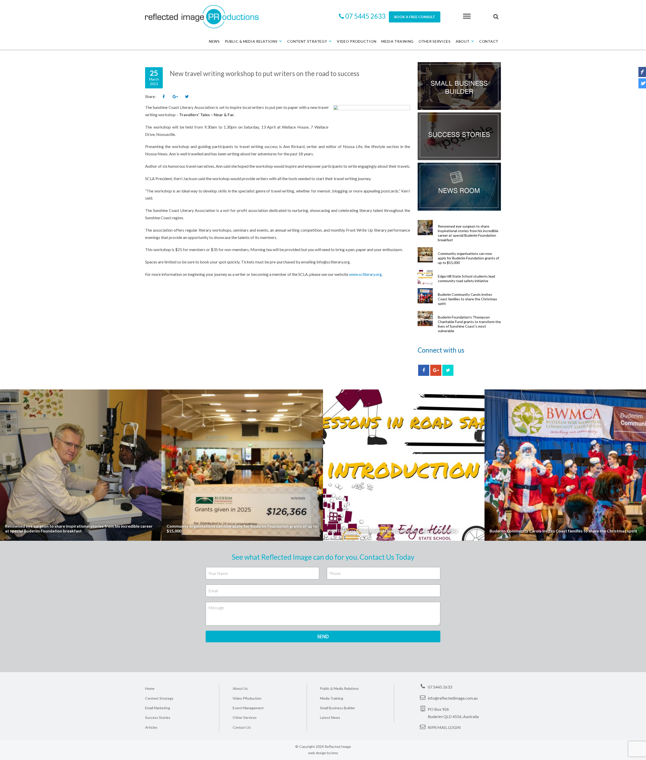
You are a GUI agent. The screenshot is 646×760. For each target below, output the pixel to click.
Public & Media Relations (251, 41)
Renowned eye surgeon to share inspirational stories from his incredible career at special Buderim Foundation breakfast (468, 233)
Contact (488, 41)
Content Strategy (307, 41)
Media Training (397, 41)
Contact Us (242, 727)
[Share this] (163, 96)
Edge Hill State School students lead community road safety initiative (466, 278)
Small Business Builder (337, 708)
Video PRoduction (247, 698)
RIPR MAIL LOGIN (444, 727)
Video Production (356, 41)
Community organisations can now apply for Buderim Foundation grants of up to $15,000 (468, 258)
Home (149, 688)
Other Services (435, 41)
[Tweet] (186, 96)
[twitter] (447, 370)
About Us (240, 688)
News (214, 41)
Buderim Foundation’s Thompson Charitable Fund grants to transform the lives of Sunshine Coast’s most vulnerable (469, 324)
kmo (335, 753)
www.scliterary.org (365, 274)
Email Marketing (157, 708)
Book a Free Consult (414, 17)
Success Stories (157, 717)
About (463, 41)
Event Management (248, 708)
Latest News (330, 717)
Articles (151, 727)
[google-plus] (435, 370)
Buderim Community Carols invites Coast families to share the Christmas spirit (467, 299)
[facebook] (423, 370)
